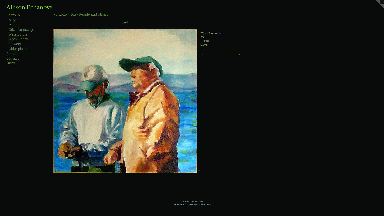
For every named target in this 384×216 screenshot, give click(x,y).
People (14, 24)
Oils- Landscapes (22, 29)
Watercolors (18, 34)
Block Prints (18, 39)
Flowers (15, 44)
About (11, 53)
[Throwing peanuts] (125, 101)
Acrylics (15, 20)
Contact (12, 58)
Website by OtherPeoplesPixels (192, 204)
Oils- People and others (89, 14)
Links (10, 63)
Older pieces (18, 48)
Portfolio (13, 15)
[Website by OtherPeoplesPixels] (376, 8)
